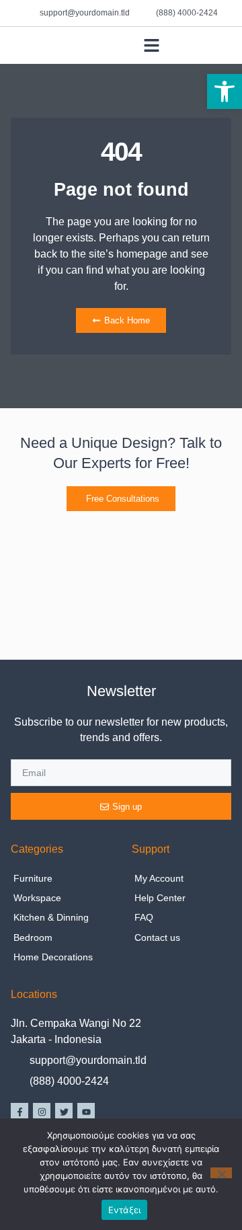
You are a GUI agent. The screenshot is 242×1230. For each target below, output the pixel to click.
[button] (224, 91)
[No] (221, 1172)
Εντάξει (124, 1209)
